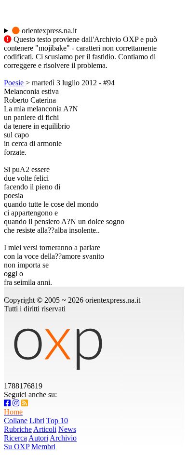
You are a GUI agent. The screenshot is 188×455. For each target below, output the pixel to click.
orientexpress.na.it (48, 31)
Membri (43, 446)
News (67, 429)
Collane (15, 420)
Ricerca (15, 438)
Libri (36, 420)
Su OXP (16, 446)
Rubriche (18, 429)
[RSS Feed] (24, 403)
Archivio (63, 438)
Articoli (44, 429)
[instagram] (16, 403)
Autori (38, 438)
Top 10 (57, 420)
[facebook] (7, 403)
